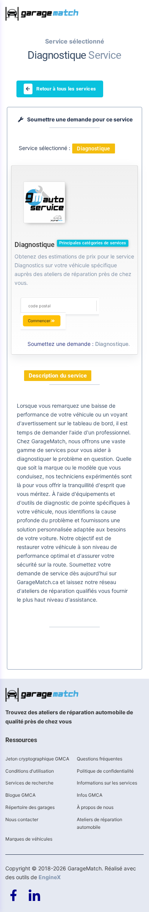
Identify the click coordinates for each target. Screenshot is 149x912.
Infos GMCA (89, 795)
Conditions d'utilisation (29, 771)
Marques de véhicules (28, 839)
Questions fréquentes (99, 759)
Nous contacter (21, 819)
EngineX (50, 877)
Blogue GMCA (20, 795)
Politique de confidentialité (105, 771)
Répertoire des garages (30, 807)
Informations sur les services (107, 783)
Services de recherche (29, 783)
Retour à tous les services (66, 89)
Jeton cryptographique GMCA (37, 759)
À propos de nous (95, 807)
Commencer (39, 320)
